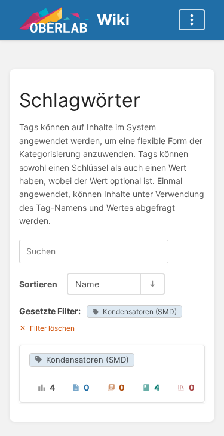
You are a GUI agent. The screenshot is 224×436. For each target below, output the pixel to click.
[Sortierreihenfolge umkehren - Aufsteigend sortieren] (152, 284)
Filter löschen (52, 328)
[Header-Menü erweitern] (192, 19)
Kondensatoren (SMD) (140, 311)
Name (87, 284)
